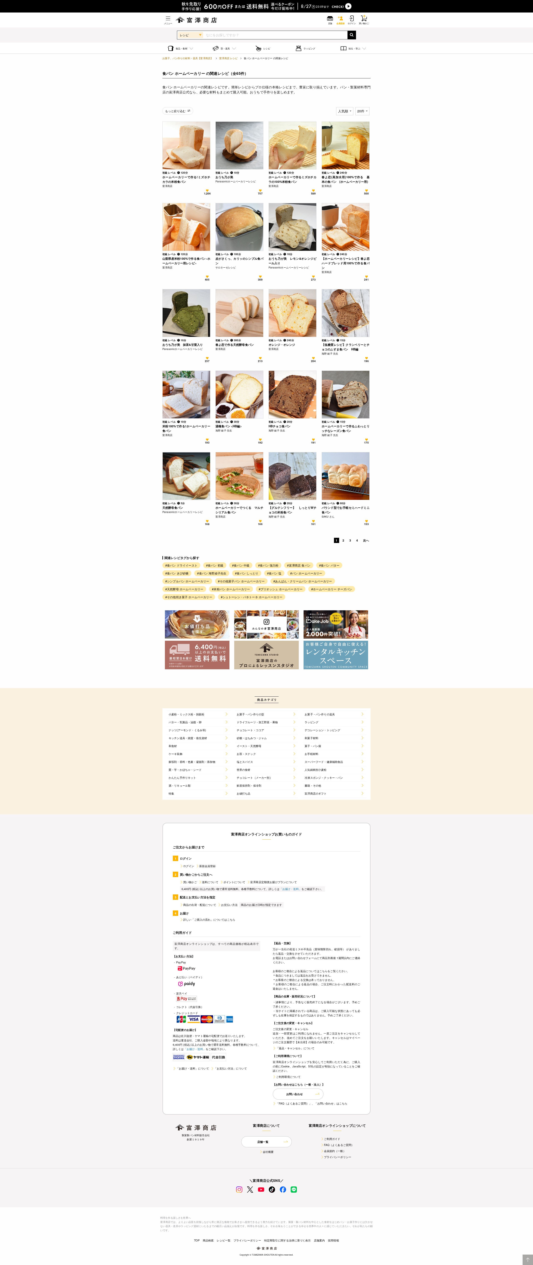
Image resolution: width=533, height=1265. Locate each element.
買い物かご (190, 882)
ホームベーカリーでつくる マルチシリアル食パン (239, 509)
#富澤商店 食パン (298, 565)
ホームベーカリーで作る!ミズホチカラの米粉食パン (186, 179)
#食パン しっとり (246, 573)
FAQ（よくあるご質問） (339, 1145)
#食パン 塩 (274, 573)
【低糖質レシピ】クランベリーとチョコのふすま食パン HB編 (346, 346)
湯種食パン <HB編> (228, 426)
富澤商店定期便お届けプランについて (273, 882)
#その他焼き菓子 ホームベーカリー (188, 597)
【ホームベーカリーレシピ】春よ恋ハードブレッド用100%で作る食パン (346, 263)
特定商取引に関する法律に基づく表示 (287, 1240)
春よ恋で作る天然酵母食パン (234, 344)
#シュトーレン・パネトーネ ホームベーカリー (252, 597)
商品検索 (208, 1240)
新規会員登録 (207, 866)
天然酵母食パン (172, 507)
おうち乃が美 (224, 177)
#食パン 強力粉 (268, 565)
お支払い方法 (229, 905)
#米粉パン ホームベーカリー (231, 589)
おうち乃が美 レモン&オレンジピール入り (292, 260)
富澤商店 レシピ (228, 58)
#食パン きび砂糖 (176, 573)
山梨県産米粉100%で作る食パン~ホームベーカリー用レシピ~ (186, 260)
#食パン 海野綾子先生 (211, 573)
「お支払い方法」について (230, 1068)
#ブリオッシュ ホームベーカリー (281, 589)
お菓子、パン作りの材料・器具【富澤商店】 (187, 58)
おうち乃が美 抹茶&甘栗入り (182, 344)
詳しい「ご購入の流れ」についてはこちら (209, 919)
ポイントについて (234, 882)
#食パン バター (329, 565)
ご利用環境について (288, 1077)
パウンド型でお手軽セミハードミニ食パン (346, 509)
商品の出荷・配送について (199, 905)
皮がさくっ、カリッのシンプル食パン (239, 260)
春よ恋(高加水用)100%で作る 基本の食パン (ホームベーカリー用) (346, 179)
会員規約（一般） (335, 1151)
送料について (210, 882)
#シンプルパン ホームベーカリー (187, 581)
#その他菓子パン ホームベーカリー (241, 581)
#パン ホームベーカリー (306, 573)
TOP (196, 1240)
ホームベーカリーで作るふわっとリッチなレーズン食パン (346, 428)
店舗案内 (319, 1240)
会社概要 (268, 1152)
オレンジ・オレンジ (282, 344)
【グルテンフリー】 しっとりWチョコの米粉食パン (292, 509)
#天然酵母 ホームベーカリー (184, 589)
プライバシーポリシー (337, 1157)
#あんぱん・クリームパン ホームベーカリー (302, 581)
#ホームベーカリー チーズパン (331, 589)
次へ (366, 540)
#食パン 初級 (214, 565)
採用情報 (333, 1240)
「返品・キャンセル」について (295, 1048)
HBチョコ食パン (279, 426)
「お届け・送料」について (192, 1068)
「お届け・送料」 (290, 889)
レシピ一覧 (223, 1240)
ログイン (188, 866)
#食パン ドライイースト (181, 565)
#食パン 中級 (240, 565)
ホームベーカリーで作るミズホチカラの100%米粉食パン (292, 179)
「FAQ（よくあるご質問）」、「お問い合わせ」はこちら (311, 1103)
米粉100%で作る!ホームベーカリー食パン (186, 428)
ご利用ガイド (332, 1139)
